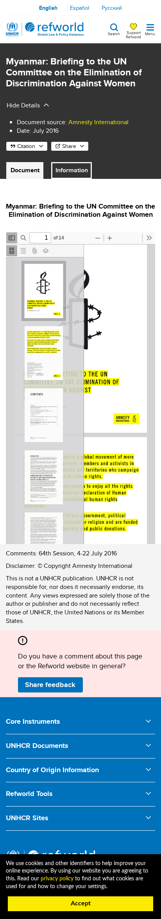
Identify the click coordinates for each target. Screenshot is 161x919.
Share (69, 146)
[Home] (45, 29)
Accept (81, 903)
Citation (26, 146)
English (48, 8)
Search (114, 33)
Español (79, 8)
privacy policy (57, 879)
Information (71, 170)
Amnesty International (98, 122)
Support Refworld (133, 34)
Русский (112, 8)
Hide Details (23, 105)
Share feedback (50, 685)
